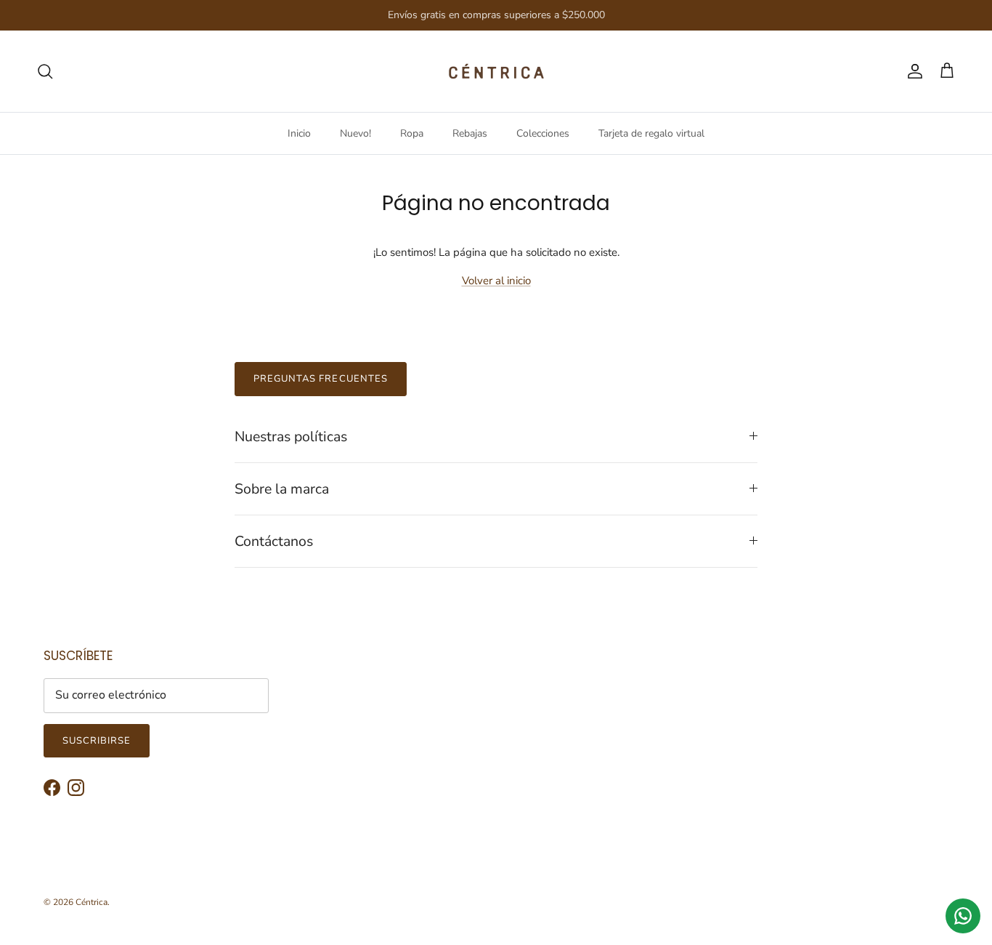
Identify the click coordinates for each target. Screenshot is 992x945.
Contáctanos (274, 541)
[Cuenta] (912, 71)
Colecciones (542, 133)
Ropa (411, 133)
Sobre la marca (282, 489)
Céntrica (91, 902)
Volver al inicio (496, 280)
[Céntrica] (496, 71)
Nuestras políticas (291, 436)
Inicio (299, 133)
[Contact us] (963, 915)
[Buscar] (45, 71)
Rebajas (469, 133)
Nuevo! (355, 133)
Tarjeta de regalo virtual (651, 133)
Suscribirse (96, 740)
